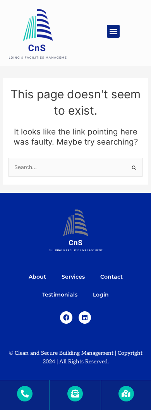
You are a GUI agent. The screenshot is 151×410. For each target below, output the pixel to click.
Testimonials (59, 294)
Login (101, 294)
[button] (113, 31)
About (37, 277)
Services (73, 277)
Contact (111, 277)
